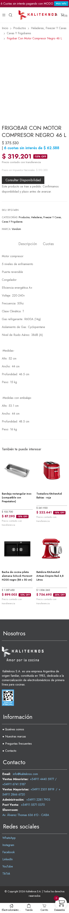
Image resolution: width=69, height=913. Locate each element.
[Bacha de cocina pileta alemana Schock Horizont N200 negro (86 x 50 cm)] (17, 549)
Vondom (16, 229)
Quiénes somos (14, 729)
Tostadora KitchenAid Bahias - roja (49, 495)
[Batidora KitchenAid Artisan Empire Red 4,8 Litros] (51, 549)
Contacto (10, 751)
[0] (62, 15)
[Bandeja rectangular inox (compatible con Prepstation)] (17, 470)
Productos (24, 217)
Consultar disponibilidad (23, 180)
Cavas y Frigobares (12, 221)
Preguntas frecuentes (18, 743)
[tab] (27, 244)
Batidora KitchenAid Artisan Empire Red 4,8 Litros (49, 576)
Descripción (27, 244)
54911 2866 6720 (13, 794)
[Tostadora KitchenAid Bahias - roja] (51, 470)
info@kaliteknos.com (25, 774)
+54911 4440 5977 (42, 779)
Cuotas (48, 244)
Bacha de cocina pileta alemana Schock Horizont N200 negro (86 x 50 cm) (17, 576)
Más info (61, 3)
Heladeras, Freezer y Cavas (46, 217)
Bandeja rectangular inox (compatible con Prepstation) (16, 497)
